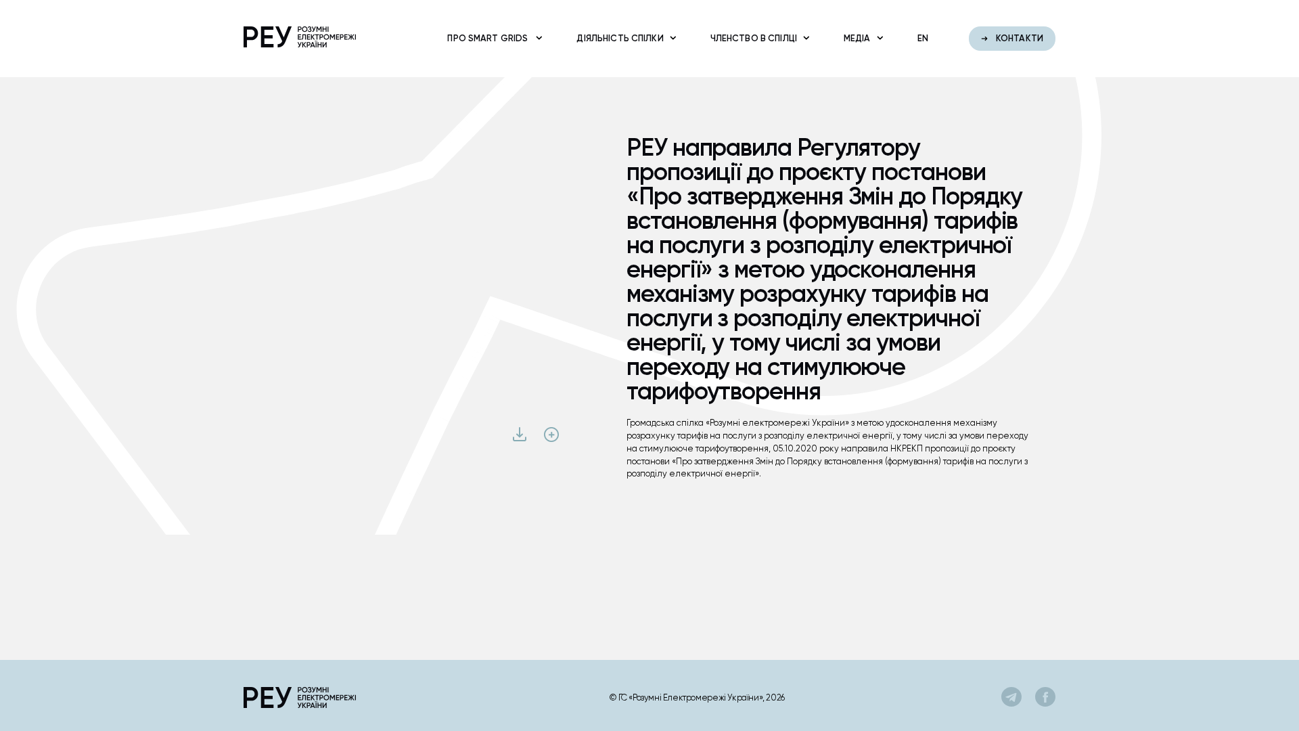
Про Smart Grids (488, 38)
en (922, 38)
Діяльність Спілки (619, 38)
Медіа (857, 38)
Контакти (1018, 38)
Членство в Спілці (753, 38)
